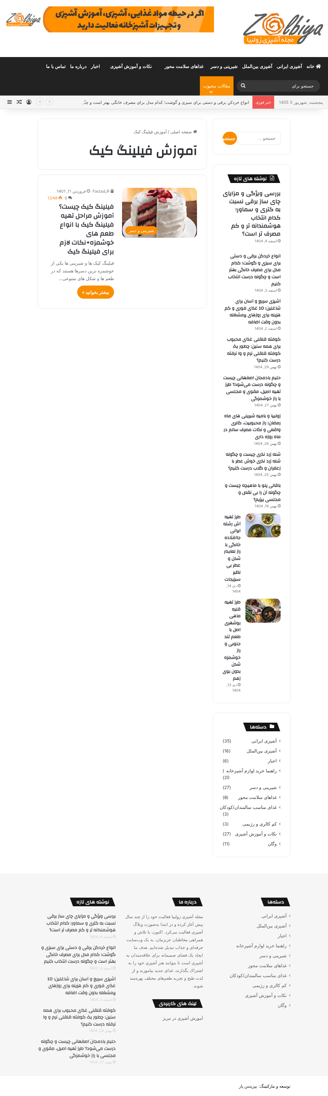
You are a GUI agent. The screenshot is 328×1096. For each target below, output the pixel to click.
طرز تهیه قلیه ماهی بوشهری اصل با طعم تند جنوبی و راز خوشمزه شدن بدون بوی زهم (232, 640)
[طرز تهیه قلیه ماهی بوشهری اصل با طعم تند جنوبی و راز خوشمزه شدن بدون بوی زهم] (263, 611)
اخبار (95, 66)
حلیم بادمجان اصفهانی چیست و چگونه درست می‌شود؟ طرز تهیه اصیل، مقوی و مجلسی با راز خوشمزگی (252, 388)
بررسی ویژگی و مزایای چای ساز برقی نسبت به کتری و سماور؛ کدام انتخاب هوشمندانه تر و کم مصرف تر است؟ (252, 213)
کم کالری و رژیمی (259, 823)
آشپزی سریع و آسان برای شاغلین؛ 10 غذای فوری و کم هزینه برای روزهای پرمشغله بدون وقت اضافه (253, 311)
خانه (311, 66)
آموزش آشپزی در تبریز (183, 1018)
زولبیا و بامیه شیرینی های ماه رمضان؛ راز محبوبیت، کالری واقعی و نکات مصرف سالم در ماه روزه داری (252, 426)
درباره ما (78, 66)
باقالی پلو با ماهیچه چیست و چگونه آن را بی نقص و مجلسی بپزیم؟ (253, 492)
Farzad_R (101, 191)
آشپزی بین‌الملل (257, 66)
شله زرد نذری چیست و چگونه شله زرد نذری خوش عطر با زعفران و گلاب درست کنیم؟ (253, 461)
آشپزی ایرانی (289, 66)
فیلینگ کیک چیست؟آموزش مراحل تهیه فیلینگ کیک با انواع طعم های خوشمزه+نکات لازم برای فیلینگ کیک (86, 229)
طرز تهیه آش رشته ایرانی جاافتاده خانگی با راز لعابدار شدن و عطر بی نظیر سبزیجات (232, 548)
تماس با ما (56, 66)
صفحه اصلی (181, 131)
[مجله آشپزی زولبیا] (283, 28)
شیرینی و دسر (224, 66)
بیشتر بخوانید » (95, 292)
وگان (272, 843)
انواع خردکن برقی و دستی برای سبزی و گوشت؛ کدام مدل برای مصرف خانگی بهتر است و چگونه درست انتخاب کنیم (146, 102)
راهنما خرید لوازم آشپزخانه (251, 770)
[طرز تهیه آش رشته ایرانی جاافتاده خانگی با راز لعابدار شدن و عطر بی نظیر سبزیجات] (263, 525)
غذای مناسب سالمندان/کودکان (248, 807)
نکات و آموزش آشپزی (131, 66)
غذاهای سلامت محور (184, 66)
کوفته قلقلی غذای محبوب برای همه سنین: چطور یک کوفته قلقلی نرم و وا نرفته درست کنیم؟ (254, 349)
